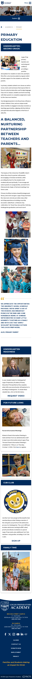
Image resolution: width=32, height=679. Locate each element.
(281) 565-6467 (16, 628)
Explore (15, 18)
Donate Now (16, 648)
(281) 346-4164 (16, 619)
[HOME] (1, 27)
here (17, 447)
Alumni (16, 640)
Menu (26, 3)
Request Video (16, 396)
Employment (16, 652)
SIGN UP (16, 541)
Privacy (16, 656)
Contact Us (16, 644)
